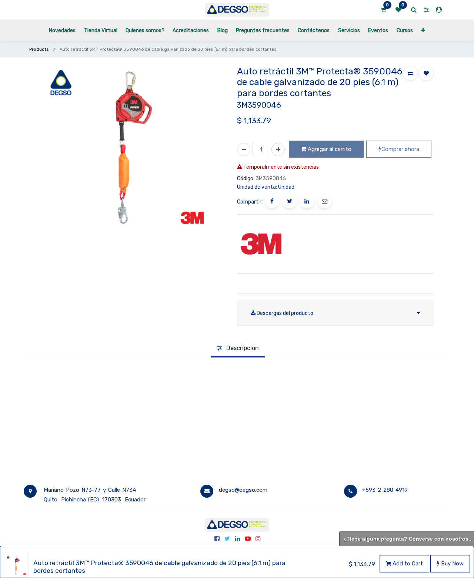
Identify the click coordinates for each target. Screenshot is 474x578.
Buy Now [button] (452, 563)
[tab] (238, 348)
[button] (423, 30)
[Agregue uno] (278, 149)
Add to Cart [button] (407, 563)
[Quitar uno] (243, 149)
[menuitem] (62, 30)
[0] (383, 10)
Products (39, 49)
